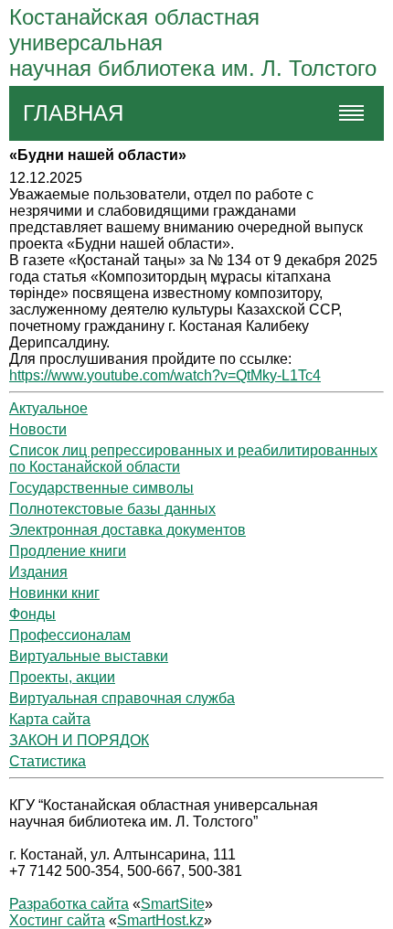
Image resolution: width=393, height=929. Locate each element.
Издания (38, 572)
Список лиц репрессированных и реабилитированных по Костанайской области (193, 459)
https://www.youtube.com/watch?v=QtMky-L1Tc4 (165, 375)
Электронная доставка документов (127, 530)
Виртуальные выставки (88, 656)
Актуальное (48, 408)
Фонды (32, 614)
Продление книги (67, 551)
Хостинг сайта (57, 920)
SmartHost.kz (160, 920)
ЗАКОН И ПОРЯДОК (79, 740)
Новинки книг (54, 593)
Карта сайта (49, 719)
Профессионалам (70, 635)
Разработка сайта (69, 904)
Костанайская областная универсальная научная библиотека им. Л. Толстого (193, 42)
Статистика (47, 761)
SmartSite (173, 904)
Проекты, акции (62, 677)
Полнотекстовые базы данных (112, 509)
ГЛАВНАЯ (73, 113)
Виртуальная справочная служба (122, 698)
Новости (38, 429)
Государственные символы (101, 488)
